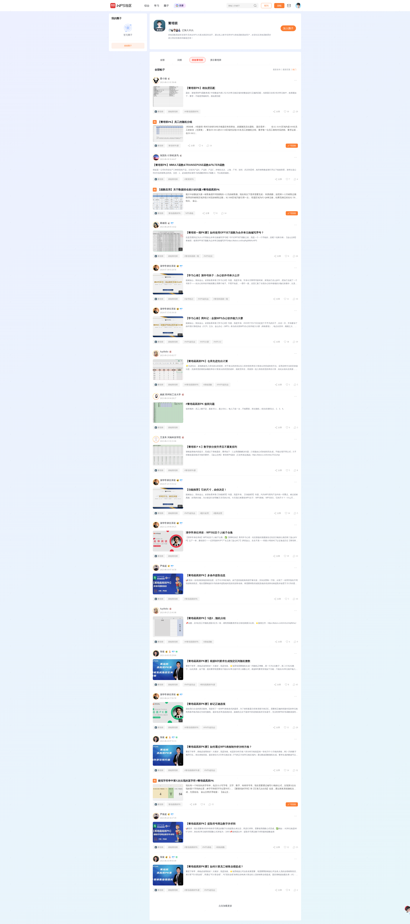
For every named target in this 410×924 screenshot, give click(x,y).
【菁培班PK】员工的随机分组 (175, 122)
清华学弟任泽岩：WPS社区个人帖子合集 (209, 532)
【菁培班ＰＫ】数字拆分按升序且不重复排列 (211, 446)
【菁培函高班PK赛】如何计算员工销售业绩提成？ (214, 866)
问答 (179, 60)
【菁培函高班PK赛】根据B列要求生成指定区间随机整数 (218, 661)
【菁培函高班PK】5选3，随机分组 (206, 618)
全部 (162, 60)
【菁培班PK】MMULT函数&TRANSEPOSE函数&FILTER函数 (189, 165)
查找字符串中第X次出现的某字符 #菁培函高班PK (186, 780)
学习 (156, 5)
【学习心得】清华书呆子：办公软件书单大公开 (213, 275)
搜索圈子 (128, 45)
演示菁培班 (215, 60)
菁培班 (160, 111)
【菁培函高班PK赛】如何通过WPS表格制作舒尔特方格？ (219, 746)
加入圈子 (288, 28)
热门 (294, 69)
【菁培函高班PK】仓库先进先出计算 (207, 361)
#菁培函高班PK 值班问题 (200, 404)
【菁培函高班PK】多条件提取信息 (205, 575)
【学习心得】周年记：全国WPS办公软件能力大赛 (214, 318)
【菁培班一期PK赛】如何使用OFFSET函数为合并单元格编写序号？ (225, 232)
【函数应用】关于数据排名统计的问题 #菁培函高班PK (189, 189)
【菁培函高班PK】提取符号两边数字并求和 (211, 823)
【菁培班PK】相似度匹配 (200, 88)
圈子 (166, 5)
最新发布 (277, 69)
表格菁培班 (197, 60)
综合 (146, 5)
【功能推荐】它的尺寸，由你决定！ (206, 489)
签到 (266, 5)
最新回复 (286, 69)
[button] (279, 5)
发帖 (279, 5)
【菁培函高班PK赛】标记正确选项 (205, 704)
